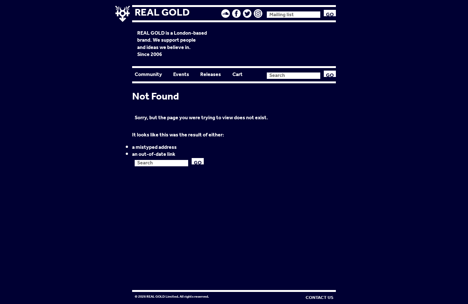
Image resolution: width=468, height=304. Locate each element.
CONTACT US (319, 297)
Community (148, 74)
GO (330, 13)
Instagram (258, 13)
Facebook (236, 13)
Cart (237, 74)
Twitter (247, 13)
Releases (210, 74)
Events (181, 74)
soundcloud (225, 13)
